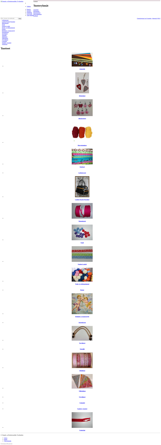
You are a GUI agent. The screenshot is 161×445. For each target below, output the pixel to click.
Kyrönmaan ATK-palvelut (6, 443)
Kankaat (35, 15)
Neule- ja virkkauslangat (8, 27)
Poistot (4, 29)
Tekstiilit (4, 35)
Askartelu (35, 9)
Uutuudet (4, 41)
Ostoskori (29, 12)
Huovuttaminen (37, 14)
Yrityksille (29, 14)
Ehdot (5, 439)
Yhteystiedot (30, 15)
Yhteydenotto (7, 441)
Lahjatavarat (5, 20)
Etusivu (29, 9)
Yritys (5, 438)
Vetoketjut (4, 44)
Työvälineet (5, 40)
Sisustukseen (5, 32)
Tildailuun (4, 36)
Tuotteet (29, 11)
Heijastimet (36, 11)
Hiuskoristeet (36, 12)
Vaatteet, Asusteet (6, 43)
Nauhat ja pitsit (6, 26)
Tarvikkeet (5, 33)
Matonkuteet (5, 23)
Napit (3, 24)
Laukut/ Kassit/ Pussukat (8, 21)
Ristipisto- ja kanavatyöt (8, 30)
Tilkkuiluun (5, 38)
